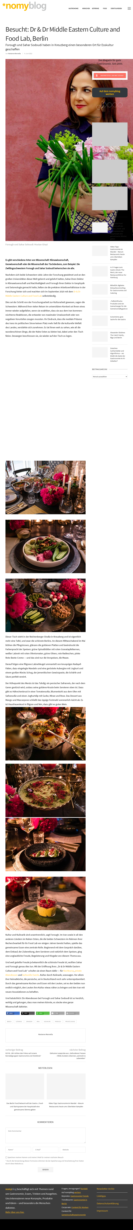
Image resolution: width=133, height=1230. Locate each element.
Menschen (86, 8)
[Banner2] (110, 171)
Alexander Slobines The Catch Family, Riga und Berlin (117, 335)
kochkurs (47, 1021)
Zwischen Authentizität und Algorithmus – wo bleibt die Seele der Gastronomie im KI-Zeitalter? (117, 354)
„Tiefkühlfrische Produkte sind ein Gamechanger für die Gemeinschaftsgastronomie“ (119, 305)
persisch (58, 1021)
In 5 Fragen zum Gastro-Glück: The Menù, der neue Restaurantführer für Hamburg (118, 272)
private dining (70, 1021)
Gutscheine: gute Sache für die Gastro (118, 318)
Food (105, 8)
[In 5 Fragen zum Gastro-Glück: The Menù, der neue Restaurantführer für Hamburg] (100, 271)
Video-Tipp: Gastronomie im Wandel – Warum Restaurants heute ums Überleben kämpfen (117, 253)
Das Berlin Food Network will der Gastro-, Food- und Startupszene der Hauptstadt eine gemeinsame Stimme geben (24, 1106)
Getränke (95, 8)
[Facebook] (62, 1224)
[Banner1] (110, 134)
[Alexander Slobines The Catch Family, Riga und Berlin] (100, 336)
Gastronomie (73, 8)
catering (19, 1021)
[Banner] (110, 198)
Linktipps (101, 1196)
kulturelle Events (30, 974)
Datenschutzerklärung (108, 1203)
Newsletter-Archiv (105, 1188)
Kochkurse (68, 970)
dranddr (29, 1021)
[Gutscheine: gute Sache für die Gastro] (100, 321)
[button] (10, 1014)
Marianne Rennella (14, 53)
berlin (9, 1021)
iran (38, 1021)
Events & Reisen (116, 8)
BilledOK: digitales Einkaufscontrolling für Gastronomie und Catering (118, 289)
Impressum (102, 1210)
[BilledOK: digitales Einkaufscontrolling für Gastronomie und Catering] (100, 289)
